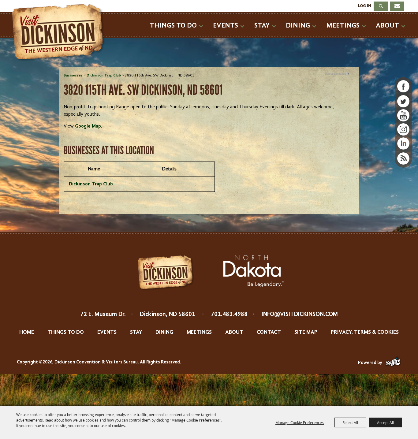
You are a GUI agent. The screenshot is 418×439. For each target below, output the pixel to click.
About (387, 25)
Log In (364, 6)
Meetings (343, 25)
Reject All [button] (350, 422)
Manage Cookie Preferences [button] (299, 422)
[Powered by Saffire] (393, 363)
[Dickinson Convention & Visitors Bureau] (60, 32)
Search (381, 6)
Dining (298, 25)
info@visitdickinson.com (300, 314)
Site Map (305, 332)
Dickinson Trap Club (104, 75)
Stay (262, 25)
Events (225, 25)
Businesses (73, 75)
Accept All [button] (385, 422)
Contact (269, 332)
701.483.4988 (229, 314)
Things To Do (173, 25)
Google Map (88, 126)
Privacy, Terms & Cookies (365, 332)
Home (26, 332)
